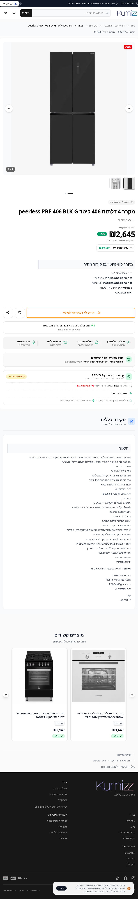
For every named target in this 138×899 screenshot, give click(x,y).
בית (133, 25)
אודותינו (130, 821)
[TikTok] (117, 878)
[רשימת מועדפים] (14, 13)
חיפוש (26, 13)
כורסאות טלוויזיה (58, 832)
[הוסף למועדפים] (20, 313)
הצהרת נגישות (9, 890)
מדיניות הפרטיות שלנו (94, 891)
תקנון (21, 890)
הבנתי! (61, 888)
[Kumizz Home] (127, 13)
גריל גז (63, 838)
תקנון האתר (129, 838)
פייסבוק (131, 858)
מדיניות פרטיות (127, 832)
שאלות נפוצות (59, 788)
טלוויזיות (62, 826)
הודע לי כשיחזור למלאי (78, 313)
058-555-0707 (43, 806)
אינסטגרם (130, 852)
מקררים (93, 25)
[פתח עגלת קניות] (5, 13)
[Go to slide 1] (70, 193)
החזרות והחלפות (58, 794)
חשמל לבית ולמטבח (114, 25)
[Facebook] (125, 878)
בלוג (133, 826)
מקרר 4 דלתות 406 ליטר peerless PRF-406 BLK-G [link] (55, 25)
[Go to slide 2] (65, 193)
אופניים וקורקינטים (57, 821)
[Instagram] (133, 878)
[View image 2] (115, 183)
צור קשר (62, 800)
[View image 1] (129, 183)
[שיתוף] (8, 313)
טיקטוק (131, 864)
